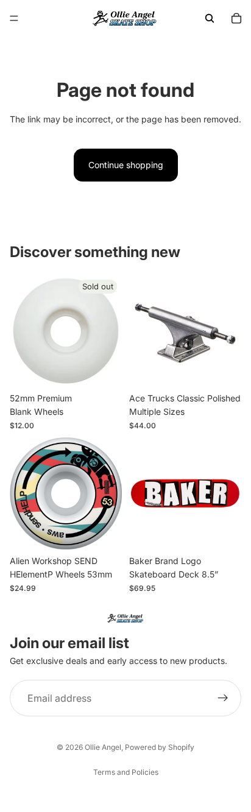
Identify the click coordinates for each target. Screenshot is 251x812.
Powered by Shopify (159, 747)
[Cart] (236, 18)
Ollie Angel (103, 747)
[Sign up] (223, 698)
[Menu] (14, 18)
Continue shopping (125, 165)
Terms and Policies (125, 772)
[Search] (209, 18)
